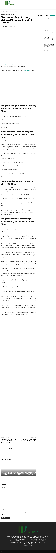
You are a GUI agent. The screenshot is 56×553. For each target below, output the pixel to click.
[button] (53, 7)
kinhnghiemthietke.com (31, 389)
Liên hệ (32, 7)
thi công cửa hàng (27, 70)
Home (2, 11)
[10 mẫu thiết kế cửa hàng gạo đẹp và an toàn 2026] (40, 38)
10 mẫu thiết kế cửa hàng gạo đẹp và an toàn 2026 (49, 39)
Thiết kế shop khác (16, 11)
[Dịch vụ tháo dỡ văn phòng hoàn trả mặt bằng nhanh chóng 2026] (7, 469)
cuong (6, 26)
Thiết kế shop (8, 11)
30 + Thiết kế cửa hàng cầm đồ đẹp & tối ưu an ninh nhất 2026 (30, 473)
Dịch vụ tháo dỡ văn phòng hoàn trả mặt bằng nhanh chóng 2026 (7, 473)
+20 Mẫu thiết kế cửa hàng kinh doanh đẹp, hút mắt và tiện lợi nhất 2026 (49, 45)
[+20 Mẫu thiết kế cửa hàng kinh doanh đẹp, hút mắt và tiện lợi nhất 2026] (40, 44)
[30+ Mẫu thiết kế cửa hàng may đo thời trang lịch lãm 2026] (18, 469)
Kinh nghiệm (26, 7)
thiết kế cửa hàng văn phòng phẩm (11, 64)
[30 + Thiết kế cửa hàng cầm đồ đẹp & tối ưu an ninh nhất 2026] (30, 469)
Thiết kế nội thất (18, 7)
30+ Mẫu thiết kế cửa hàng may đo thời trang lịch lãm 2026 (18, 473)
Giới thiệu (10, 7)
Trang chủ (4, 7)
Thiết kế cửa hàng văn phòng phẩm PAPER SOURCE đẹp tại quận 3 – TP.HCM (8, 441)
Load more (46, 50)
